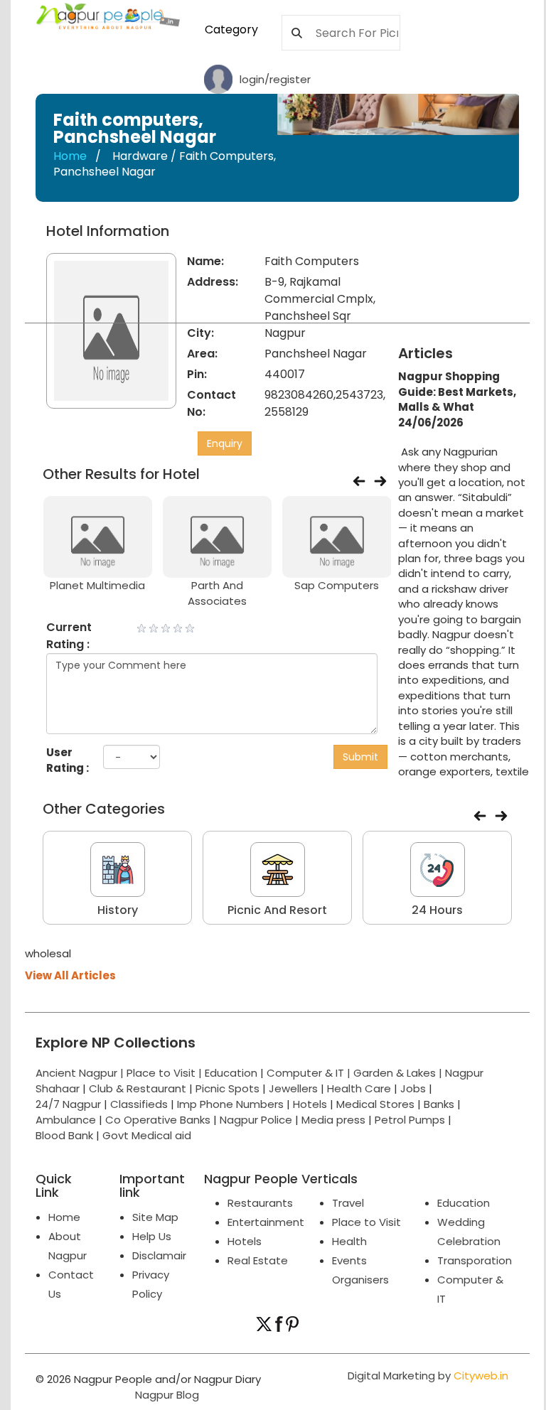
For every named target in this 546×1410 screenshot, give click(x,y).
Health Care (359, 1088)
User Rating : (67, 760)
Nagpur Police (256, 1119)
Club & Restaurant (137, 1088)
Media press (333, 1119)
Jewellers (293, 1088)
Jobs (413, 1088)
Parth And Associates (217, 593)
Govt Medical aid (146, 1135)
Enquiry (224, 443)
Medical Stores (375, 1104)
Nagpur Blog (165, 1394)
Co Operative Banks (157, 1119)
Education (232, 1072)
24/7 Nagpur (68, 1104)
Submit (360, 757)
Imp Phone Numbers (230, 1104)
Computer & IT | (310, 1072)
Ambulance (66, 1119)
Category (231, 29)
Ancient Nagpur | (81, 1072)
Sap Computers (336, 585)
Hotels (310, 1104)
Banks (439, 1104)
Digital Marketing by (428, 1375)
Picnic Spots (227, 1088)
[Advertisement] (477, 276)
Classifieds (139, 1104)
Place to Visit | (166, 1072)
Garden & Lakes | (399, 1072)
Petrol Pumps (410, 1119)
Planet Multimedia (97, 585)
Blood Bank (64, 1135)
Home (70, 156)
